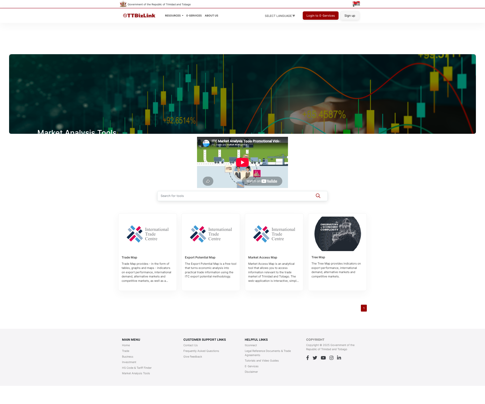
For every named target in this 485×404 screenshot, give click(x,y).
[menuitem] (211, 15)
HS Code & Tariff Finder (137, 367)
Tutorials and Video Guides (262, 360)
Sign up (349, 15)
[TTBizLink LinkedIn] (339, 358)
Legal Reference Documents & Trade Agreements (268, 353)
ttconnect (251, 345)
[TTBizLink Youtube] (323, 358)
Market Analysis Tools (136, 373)
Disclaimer (251, 371)
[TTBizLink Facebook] (307, 358)
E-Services (252, 366)
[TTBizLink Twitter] (315, 358)
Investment (129, 362)
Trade (125, 350)
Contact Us (190, 345)
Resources (173, 15)
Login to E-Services (321, 15)
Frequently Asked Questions (201, 350)
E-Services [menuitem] (194, 15)
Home (126, 345)
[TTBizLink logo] (140, 15)
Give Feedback (192, 356)
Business (127, 356)
